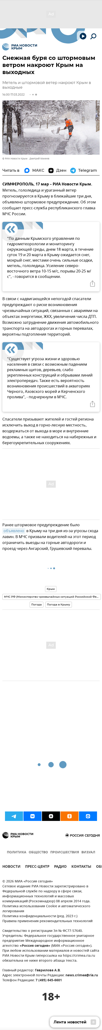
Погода (36, 604)
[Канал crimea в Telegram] (14, 816)
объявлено (14, 531)
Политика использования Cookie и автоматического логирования (46, 909)
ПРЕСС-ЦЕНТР (37, 867)
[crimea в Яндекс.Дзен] (51, 816)
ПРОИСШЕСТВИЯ (64, 852)
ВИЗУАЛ (88, 852)
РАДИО (60, 867)
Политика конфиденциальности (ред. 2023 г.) (39, 916)
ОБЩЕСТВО (38, 852)
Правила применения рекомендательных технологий (47, 921)
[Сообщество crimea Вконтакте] (32, 816)
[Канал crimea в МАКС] (88, 816)
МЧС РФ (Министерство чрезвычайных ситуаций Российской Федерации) (52, 596)
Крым (51, 589)
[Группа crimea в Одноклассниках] (69, 816)
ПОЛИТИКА (16, 852)
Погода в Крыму (58, 604)
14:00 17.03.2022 (13, 94)
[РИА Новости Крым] (19, 46)
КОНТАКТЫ (81, 867)
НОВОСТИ (11, 867)
